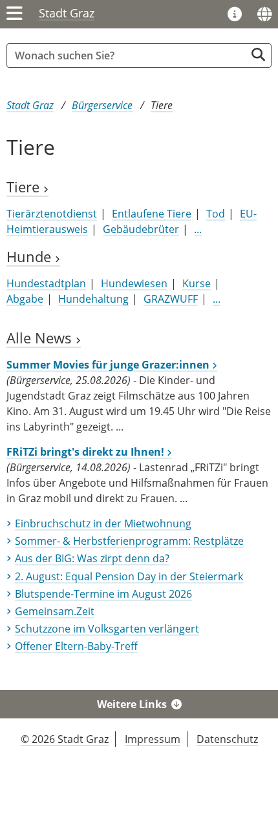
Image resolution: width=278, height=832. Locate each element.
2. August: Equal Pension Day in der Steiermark (129, 576)
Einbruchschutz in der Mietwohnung (103, 523)
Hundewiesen (134, 283)
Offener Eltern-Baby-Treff (76, 646)
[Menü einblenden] (14, 14)
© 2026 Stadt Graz (65, 739)
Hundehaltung (93, 299)
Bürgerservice (102, 105)
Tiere (162, 105)
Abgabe (24, 299)
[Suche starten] (258, 54)
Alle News (41, 338)
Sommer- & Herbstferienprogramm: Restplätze (129, 541)
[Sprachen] (264, 14)
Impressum (152, 739)
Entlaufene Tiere (151, 214)
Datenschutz (227, 739)
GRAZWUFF (171, 299)
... (198, 229)
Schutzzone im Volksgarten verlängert (107, 629)
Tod (215, 214)
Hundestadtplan (46, 283)
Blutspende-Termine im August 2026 (103, 594)
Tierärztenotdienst (51, 214)
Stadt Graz (66, 13)
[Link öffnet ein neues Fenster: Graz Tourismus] (235, 15)
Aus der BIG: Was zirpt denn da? (92, 558)
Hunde (30, 257)
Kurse (196, 283)
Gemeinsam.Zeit (54, 611)
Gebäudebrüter (141, 229)
